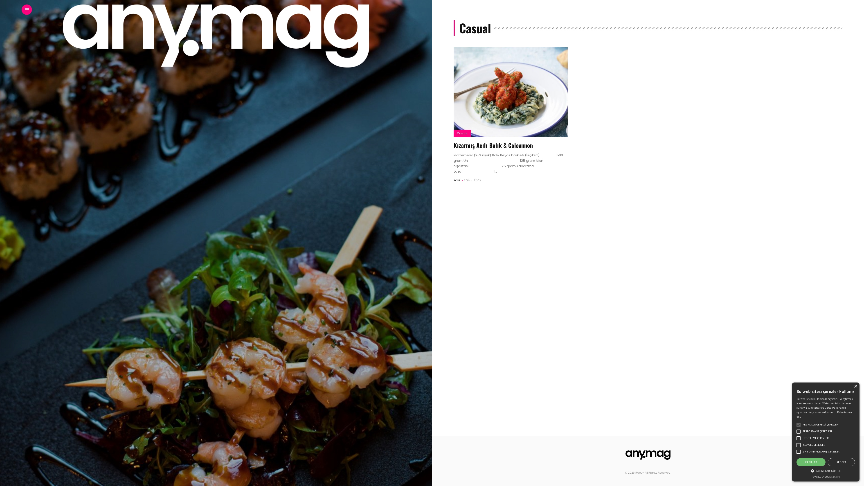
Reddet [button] (841, 462)
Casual (462, 133)
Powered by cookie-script (826, 476)
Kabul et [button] (811, 462)
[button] (825, 470)
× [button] (855, 386)
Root (457, 180)
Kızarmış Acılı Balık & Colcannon (493, 145)
